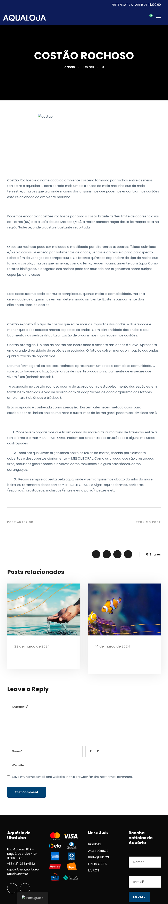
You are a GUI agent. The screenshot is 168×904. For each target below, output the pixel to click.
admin (69, 67)
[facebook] (12, 888)
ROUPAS (94, 844)
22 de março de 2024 (32, 646)
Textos (88, 67)
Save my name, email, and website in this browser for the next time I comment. (72, 777)
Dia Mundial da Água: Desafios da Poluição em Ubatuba (42, 656)
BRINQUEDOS (98, 857)
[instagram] (25, 888)
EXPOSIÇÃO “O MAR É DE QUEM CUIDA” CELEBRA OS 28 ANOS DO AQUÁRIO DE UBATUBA (122, 658)
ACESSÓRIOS (98, 850)
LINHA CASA (97, 863)
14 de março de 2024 (112, 646)
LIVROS (93, 870)
